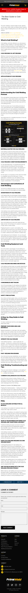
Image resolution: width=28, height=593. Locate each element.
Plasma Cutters (5, 545)
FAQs (18, 37)
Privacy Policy (4, 557)
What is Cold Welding (15, 32)
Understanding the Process (7, 34)
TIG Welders (4, 541)
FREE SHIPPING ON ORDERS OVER (14, 1)
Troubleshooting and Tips (10, 37)
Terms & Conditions (6, 559)
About (16, 545)
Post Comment (8, 527)
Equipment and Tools (11, 35)
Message (3, 511)
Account (17, 543)
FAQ (16, 539)
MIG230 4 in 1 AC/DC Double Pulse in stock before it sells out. (14, 10)
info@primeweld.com (9, 569)
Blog (16, 541)
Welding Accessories (6, 548)
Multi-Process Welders (6, 546)
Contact (3, 555)
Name (2, 500)
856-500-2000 (7, 566)
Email (2, 506)
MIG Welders (4, 543)
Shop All (3, 539)
